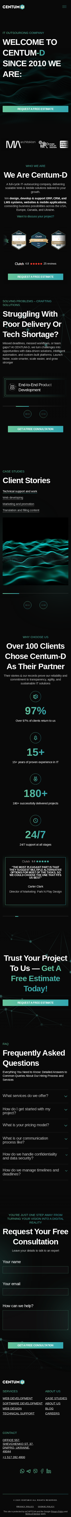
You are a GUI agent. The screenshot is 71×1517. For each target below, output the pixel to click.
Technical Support (19, 1413)
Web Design (12, 1408)
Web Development (18, 1398)
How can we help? (18, 1306)
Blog (49, 1408)
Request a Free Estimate (36, 109)
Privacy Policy (25, 1506)
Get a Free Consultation (35, 429)
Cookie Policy (46, 1506)
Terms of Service (32, 1514)
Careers (52, 1413)
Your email (11, 1284)
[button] (28, 414)
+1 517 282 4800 (14, 1457)
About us (52, 1403)
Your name (12, 1262)
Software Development (23, 1403)
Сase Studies (56, 1398)
